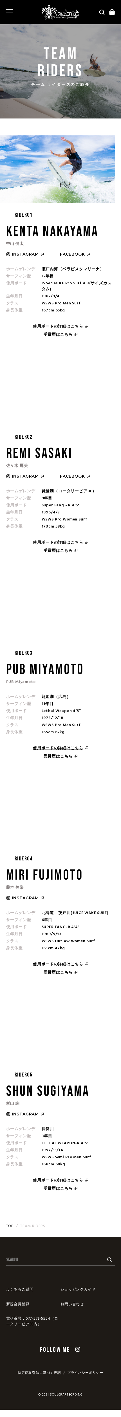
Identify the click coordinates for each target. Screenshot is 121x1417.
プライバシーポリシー (85, 1373)
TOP (10, 1226)
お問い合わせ (72, 1304)
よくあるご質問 (19, 1290)
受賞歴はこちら (58, 334)
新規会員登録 (18, 1304)
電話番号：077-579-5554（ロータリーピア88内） (32, 1321)
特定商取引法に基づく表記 (39, 1373)
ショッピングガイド (78, 1290)
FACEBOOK (72, 254)
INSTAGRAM (25, 254)
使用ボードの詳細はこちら (58, 326)
